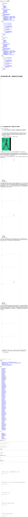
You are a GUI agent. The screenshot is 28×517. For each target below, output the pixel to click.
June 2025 (3, 369)
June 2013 (3, 409)
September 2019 (4, 392)
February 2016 (3, 396)
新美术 (3, 437)
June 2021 (3, 381)
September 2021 (4, 379)
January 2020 (3, 390)
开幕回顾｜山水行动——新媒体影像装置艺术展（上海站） (9, 362)
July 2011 (3, 420)
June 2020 (3, 389)
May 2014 (3, 405)
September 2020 (4, 387)
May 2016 (3, 394)
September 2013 (4, 408)
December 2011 (3, 418)
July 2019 (3, 393)
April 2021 (3, 382)
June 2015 (3, 398)
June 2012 (3, 415)
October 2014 (3, 403)
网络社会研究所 (4, 438)
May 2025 (3, 370)
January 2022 (3, 376)
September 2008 (4, 428)
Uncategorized (3, 433)
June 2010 (3, 426)
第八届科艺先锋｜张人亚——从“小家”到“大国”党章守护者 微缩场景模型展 (13, 482)
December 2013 (3, 406)
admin (7, 128)
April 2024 (3, 372)
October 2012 (3, 414)
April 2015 (3, 399)
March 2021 (3, 383)
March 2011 (3, 423)
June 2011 (3, 421)
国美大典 (3, 434)
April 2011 (3, 422)
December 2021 (3, 377)
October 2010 (3, 425)
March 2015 (3, 400)
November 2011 (3, 419)
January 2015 (3, 401)
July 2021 (3, 380)
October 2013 (3, 407)
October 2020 (3, 386)
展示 (2, 436)
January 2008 (3, 429)
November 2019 (4, 391)
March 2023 (3, 375)
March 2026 (3, 368)
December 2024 (3, 371)
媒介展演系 (3, 435)
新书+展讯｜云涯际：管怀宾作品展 (6, 365)
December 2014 (3, 402)
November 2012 (4, 413)
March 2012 (3, 417)
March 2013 (3, 411)
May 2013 (3, 410)
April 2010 (3, 427)
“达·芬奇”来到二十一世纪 (5, 363)
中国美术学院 (2, 452)
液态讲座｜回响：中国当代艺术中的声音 (7, 364)
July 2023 (3, 373)
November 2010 (4, 424)
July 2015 (3, 397)
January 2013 (3, 412)
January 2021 (3, 384)
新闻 (5, 128)
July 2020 (3, 388)
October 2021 (3, 378)
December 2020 (3, 385)
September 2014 (4, 404)
